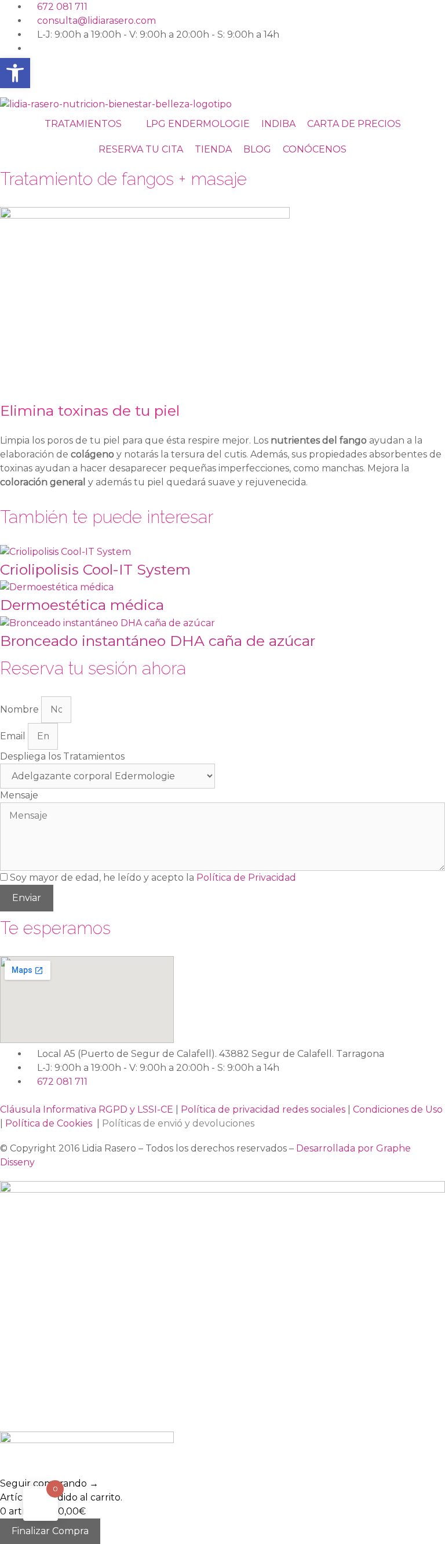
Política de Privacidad (246, 877)
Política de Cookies (51, 1123)
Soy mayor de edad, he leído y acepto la (153, 877)
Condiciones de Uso (398, 1109)
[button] (15, 73)
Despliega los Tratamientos (62, 756)
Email (14, 736)
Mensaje (19, 795)
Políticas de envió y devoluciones (178, 1123)
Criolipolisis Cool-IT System (95, 569)
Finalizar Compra (50, 1530)
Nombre (20, 709)
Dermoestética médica (82, 604)
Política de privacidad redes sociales (263, 1109)
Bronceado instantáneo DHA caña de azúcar (157, 640)
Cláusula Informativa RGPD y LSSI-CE (86, 1109)
